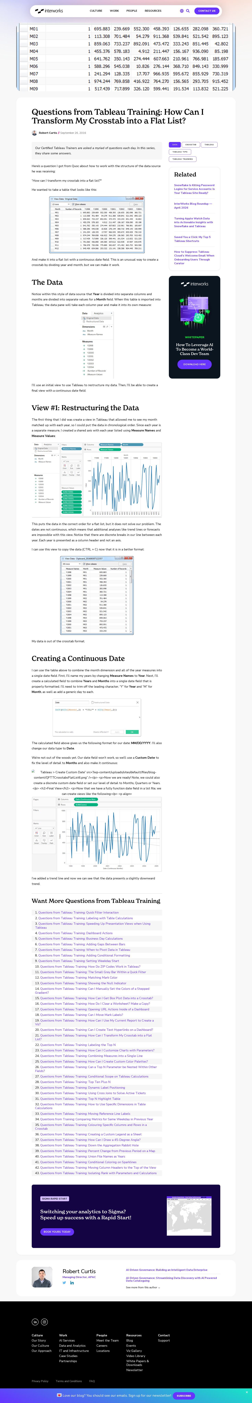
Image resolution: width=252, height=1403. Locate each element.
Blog (129, 1341)
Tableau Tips (180, 152)
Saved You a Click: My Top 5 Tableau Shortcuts (192, 239)
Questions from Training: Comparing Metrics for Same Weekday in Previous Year (96, 1119)
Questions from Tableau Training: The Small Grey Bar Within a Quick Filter (93, 972)
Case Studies (68, 1356)
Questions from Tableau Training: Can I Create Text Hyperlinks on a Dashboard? (96, 1030)
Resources (134, 1335)
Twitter (64, 1282)
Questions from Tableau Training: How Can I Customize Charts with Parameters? (97, 1050)
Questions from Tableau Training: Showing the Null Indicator (83, 983)
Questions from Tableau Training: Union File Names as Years (82, 1156)
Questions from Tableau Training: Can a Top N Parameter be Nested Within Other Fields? (96, 1069)
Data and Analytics (72, 1346)
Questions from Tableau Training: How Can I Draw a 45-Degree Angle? (90, 1140)
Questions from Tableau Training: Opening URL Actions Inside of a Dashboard (94, 1009)
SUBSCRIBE (184, 1396)
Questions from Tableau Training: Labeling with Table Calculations (85, 918)
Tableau (209, 145)
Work (63, 1335)
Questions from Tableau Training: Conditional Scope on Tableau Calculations (94, 1076)
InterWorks (49, 11)
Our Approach (41, 1351)
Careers (102, 1346)
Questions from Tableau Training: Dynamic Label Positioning (82, 1088)
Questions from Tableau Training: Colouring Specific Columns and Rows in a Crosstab (91, 1127)
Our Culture (40, 1346)
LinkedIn (72, 1282)
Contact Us (206, 11)
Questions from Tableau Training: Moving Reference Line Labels (85, 1114)
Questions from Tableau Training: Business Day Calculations (80, 939)
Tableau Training (182, 159)
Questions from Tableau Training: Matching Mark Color (78, 978)
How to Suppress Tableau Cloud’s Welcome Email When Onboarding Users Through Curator (194, 257)
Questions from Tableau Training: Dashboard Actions (75, 933)
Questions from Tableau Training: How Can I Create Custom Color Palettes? (94, 1061)
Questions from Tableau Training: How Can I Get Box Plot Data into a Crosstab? (96, 998)
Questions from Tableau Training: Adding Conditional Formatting (84, 955)
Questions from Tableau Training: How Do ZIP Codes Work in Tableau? (90, 967)
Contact (164, 1335)
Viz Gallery (134, 1351)
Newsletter (134, 1370)
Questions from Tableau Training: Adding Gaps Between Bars (81, 944)
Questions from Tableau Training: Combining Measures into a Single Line (91, 1056)
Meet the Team (108, 1341)
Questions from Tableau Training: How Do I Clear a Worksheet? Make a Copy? (95, 1004)
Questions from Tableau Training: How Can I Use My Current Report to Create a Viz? (94, 1022)
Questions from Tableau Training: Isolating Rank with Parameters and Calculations (98, 1173)
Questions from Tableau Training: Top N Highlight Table (80, 1099)
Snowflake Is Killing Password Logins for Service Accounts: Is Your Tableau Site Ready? (194, 189)
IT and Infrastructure (74, 1351)
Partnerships (68, 1361)
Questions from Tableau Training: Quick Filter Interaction (78, 912)
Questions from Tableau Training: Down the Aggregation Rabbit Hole (89, 1145)
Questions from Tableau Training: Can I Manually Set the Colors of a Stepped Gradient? (92, 991)
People (102, 1335)
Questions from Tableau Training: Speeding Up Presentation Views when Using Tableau (93, 925)
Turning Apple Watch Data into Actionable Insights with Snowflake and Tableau (193, 222)
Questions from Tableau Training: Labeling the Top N (78, 1045)
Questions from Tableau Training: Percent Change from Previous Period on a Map (97, 1151)
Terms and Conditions (69, 1381)
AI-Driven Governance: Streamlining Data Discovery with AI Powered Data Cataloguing (171, 1279)
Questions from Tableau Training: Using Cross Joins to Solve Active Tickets (93, 1093)
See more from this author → (143, 1287)
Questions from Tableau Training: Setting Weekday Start (78, 961)
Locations (103, 1351)
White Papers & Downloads (137, 1363)
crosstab (190, 145)
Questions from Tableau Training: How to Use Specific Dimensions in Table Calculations (90, 1106)
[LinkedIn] (35, 1324)
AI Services (67, 1341)
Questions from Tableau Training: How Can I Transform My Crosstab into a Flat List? (93, 1037)
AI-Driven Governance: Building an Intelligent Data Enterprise (166, 1270)
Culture (37, 1335)
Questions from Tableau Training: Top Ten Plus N (75, 1082)
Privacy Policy (40, 1381)
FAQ (92, 1381)
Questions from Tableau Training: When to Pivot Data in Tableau (84, 950)
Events (131, 1346)
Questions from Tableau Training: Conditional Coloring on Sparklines (88, 1162)
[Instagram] (44, 1324)
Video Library (135, 1356)
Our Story (39, 1341)
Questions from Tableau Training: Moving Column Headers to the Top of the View (98, 1168)
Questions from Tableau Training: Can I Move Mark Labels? (81, 1015)
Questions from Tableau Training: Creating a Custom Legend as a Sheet (91, 1134)
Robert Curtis (48, 133)
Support (164, 1341)
